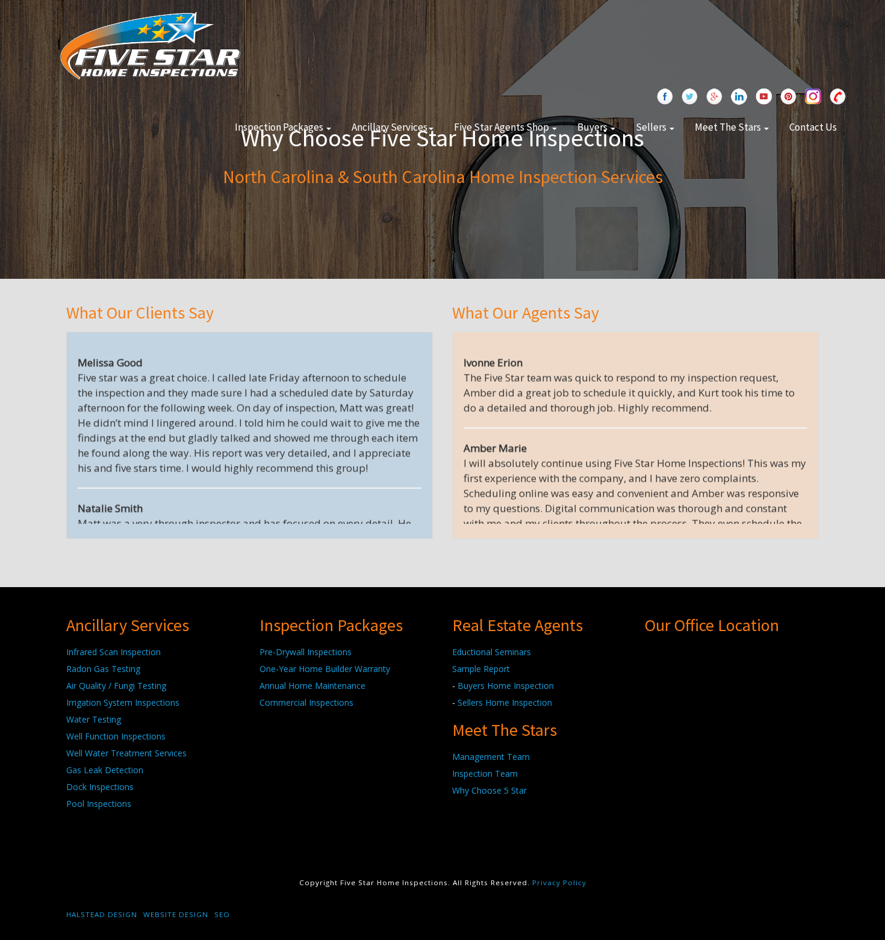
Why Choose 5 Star (489, 790)
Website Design (175, 914)
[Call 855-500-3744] (837, 98)
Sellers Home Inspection (505, 702)
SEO (222, 914)
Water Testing (93, 719)
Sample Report (481, 668)
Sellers (652, 127)
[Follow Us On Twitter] (689, 98)
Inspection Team (485, 773)
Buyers (593, 127)
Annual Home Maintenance (312, 685)
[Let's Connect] (739, 98)
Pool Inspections (98, 803)
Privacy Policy (559, 882)
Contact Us (813, 127)
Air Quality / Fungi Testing (116, 685)
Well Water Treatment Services (126, 753)
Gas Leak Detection (104, 770)
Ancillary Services (389, 127)
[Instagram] (813, 98)
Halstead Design (101, 914)
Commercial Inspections (306, 702)
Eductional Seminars (491, 652)
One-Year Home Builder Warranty (324, 668)
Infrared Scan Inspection (113, 652)
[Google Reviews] (714, 98)
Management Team (491, 756)
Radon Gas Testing (103, 668)
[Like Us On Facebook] (665, 98)
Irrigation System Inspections (122, 702)
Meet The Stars (729, 127)
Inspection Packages (280, 127)
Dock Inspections (100, 786)
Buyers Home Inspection (506, 685)
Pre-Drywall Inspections (305, 652)
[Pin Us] (788, 98)
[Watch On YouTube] (763, 98)
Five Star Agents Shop (502, 127)
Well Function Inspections (116, 736)
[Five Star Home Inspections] (150, 44)
